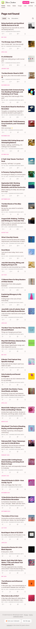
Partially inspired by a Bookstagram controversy (12, 431)
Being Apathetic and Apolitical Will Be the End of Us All (12, 24)
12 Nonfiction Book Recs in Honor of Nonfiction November (13, 498)
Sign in (32, 2)
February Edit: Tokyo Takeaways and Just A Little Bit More (13, 442)
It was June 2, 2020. (7, 552)
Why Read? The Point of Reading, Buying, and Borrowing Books (13, 427)
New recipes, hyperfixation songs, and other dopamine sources (12, 346)
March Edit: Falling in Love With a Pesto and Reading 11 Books (13, 409)
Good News (5, 250)
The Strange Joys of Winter (11, 42)
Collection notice (18, 616)
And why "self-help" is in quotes (11, 163)
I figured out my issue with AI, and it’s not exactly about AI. (12, 28)
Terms (31, 615)
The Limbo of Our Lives (9, 516)
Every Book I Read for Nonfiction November (13, 108)
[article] (18, 28)
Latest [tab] (4, 18)
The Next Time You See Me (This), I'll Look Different (13, 329)
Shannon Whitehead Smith (13, 31)
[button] (3, 6)
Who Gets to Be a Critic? (10, 596)
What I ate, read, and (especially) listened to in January (13, 467)
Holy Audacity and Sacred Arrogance (10, 375)
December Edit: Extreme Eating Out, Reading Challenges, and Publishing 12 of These (12, 92)
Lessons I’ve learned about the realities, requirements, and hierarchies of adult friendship (13, 240)
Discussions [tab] (15, 18)
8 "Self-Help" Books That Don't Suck (12, 160)
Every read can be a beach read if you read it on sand (12, 364)
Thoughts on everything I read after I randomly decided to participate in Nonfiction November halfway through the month (13, 112)
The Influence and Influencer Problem (11, 582)
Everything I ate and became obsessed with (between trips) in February (12, 446)
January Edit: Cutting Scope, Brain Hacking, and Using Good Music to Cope (12, 462)
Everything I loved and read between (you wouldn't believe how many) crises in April (13, 394)
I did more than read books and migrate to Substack (13, 314)
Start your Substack (13, 621)
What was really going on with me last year (12, 60)
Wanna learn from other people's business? (11, 285)
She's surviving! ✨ (7, 128)
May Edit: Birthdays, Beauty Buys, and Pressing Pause (13, 342)
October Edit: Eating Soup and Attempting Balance (12, 141)
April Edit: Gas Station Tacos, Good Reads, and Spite (12, 390)
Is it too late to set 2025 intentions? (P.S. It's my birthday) (13, 379)
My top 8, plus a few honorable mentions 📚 (13, 76)
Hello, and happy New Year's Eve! (11, 485)
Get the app (26, 621)
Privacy (26, 615)
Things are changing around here (11, 332)
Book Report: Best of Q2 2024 (12, 532)
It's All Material (6, 57)
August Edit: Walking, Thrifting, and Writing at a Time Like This (13, 220)
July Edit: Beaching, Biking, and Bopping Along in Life (12, 264)
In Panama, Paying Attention (11, 172)
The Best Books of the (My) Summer (11, 205)
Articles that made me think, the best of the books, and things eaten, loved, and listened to (13, 413)
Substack (9, 625)
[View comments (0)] (10, 102)
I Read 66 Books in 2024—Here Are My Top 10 (12, 481)
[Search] (33, 18)
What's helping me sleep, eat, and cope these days (13, 190)
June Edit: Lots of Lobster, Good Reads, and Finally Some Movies (13, 310)
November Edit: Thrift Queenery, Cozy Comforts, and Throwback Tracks (13, 124)
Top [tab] (9, 18)
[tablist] (10, 18)
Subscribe (26, 2)
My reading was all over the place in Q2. (13, 535)
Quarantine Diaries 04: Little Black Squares (11, 548)
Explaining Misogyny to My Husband (11, 295)
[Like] (2, 336)
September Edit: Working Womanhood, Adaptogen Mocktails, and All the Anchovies (13, 185)
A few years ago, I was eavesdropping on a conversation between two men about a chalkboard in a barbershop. (13, 586)
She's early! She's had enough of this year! (12, 97)
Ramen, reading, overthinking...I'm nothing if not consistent (11, 145)
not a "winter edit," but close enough (12, 44)
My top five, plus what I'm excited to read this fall (12, 209)
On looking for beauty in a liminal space (13, 174)
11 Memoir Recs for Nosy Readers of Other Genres (13, 281)
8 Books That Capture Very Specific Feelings (11, 360)
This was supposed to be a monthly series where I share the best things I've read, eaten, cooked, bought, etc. (13, 567)
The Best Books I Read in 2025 (12, 73)
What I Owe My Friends (9, 237)
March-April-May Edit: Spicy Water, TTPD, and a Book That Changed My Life (12, 562)
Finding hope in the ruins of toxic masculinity (11, 299)
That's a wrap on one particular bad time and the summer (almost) (13, 224)
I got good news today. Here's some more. (12, 253)
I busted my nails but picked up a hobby (13, 267)
